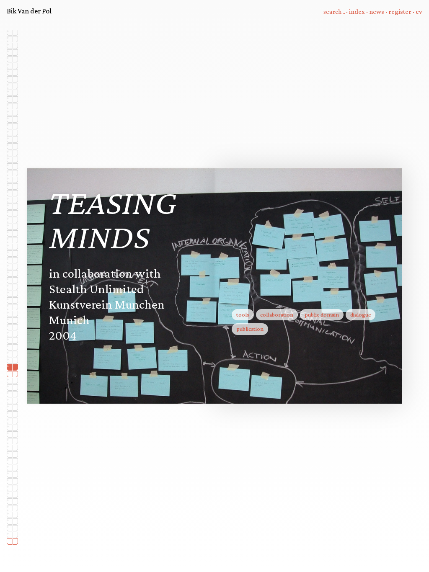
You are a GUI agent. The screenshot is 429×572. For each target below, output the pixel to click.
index (357, 11)
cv (419, 11)
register (399, 11)
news (376, 11)
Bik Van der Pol (29, 11)
